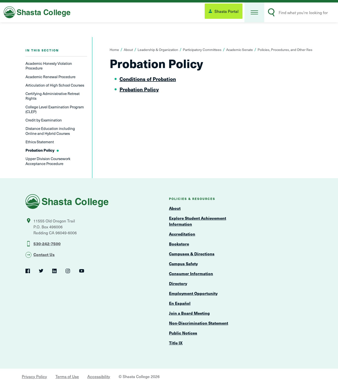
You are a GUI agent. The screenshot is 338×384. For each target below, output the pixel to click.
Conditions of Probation (148, 79)
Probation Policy (139, 89)
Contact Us (44, 254)
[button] (254, 12)
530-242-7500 (47, 243)
